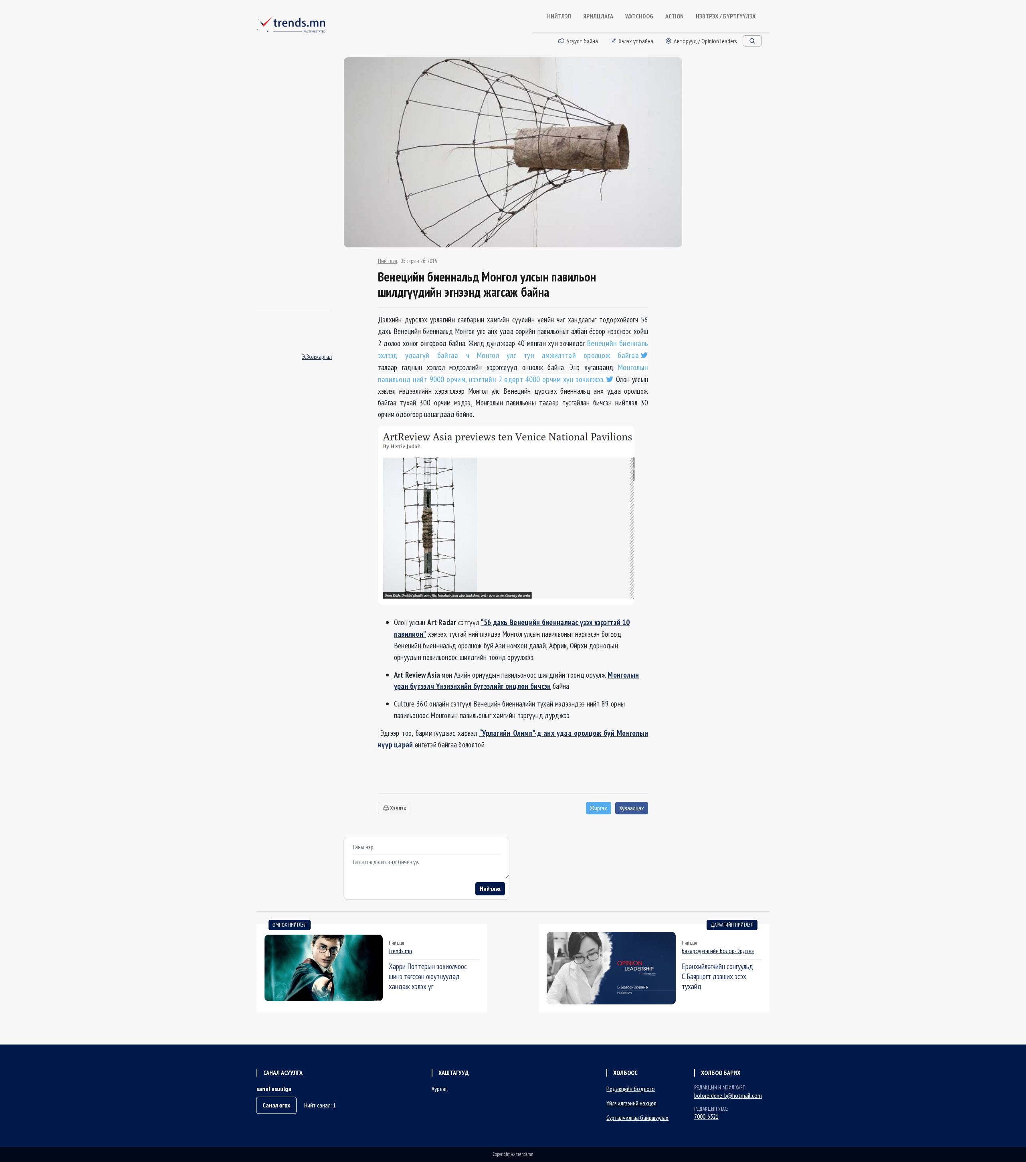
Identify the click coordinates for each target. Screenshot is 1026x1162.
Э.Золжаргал (317, 356)
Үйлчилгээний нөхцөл (631, 1103)
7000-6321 (706, 1116)
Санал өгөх (276, 1105)
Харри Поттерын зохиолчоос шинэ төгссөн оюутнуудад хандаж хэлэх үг (428, 976)
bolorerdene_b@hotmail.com (728, 1095)
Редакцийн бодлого (630, 1089)
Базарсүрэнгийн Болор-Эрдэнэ (718, 951)
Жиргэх (598, 808)
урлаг (440, 1089)
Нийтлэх (490, 889)
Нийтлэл (387, 261)
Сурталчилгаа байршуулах (637, 1117)
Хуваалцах (631, 808)
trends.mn (400, 951)
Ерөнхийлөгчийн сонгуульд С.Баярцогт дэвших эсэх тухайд (717, 976)
